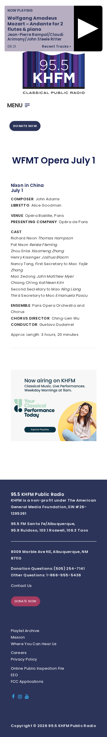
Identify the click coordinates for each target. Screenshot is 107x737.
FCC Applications (27, 681)
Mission (18, 637)
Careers (19, 652)
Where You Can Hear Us (34, 644)
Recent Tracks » (56, 46)
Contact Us (21, 585)
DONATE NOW (25, 126)
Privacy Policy (24, 659)
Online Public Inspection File (37, 668)
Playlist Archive (25, 630)
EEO (14, 675)
